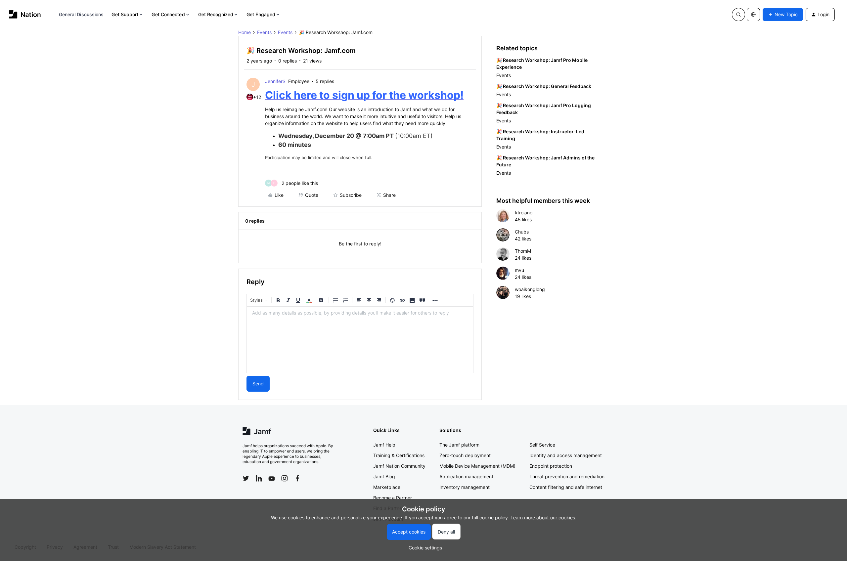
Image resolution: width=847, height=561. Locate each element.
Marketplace (386, 487)
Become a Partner (392, 497)
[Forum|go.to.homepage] (25, 14)
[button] (783, 14)
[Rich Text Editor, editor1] (360, 340)
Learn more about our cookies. (543, 517)
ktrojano (523, 212)
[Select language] (753, 14)
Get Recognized (215, 14)
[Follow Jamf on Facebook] (297, 478)
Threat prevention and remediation (566, 476)
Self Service (542, 445)
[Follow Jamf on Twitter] (246, 478)
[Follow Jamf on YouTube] (271, 478)
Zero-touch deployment (465, 455)
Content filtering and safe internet (565, 487)
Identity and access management (565, 455)
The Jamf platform (459, 445)
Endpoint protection (550, 466)
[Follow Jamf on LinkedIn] (258, 478)
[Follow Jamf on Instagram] (284, 478)
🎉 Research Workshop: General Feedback (543, 86)
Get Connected (168, 14)
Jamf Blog (384, 476)
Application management (466, 476)
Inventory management (464, 487)
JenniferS (275, 81)
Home (244, 32)
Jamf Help (384, 445)
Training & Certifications (398, 455)
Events (264, 32)
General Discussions (81, 14)
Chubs (522, 232)
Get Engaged (260, 14)
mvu (519, 270)
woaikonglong (530, 289)
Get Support (124, 14)
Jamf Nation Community (399, 466)
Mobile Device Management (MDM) (477, 466)
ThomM (523, 251)
